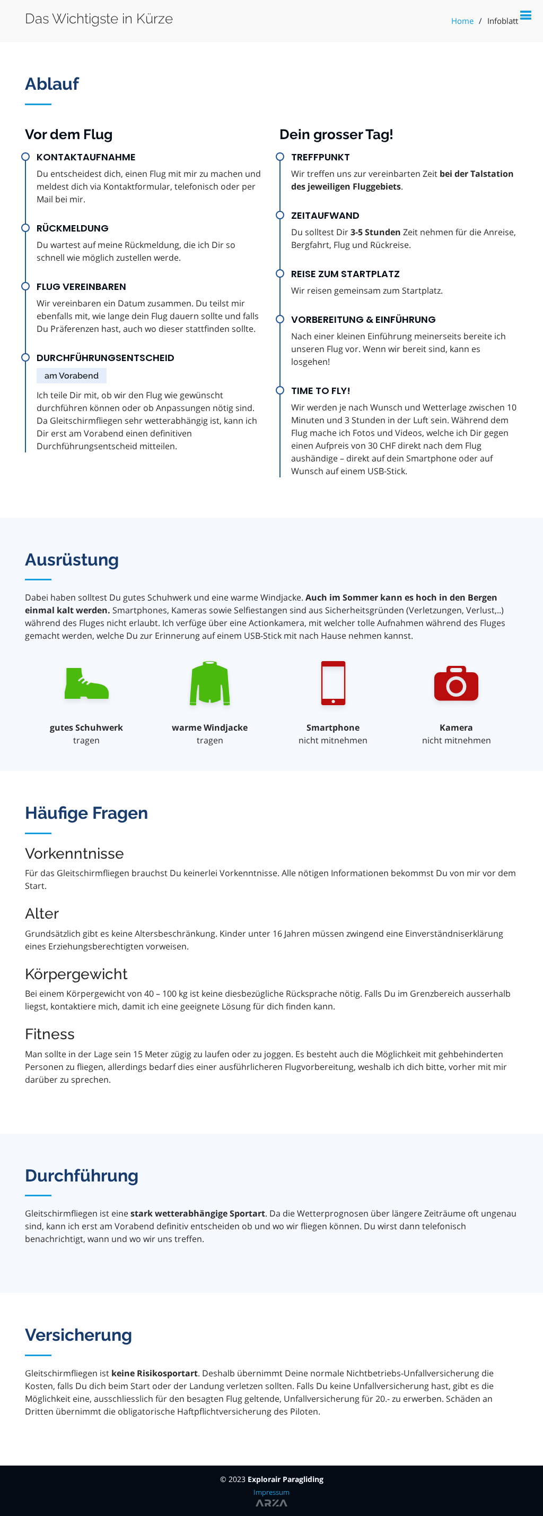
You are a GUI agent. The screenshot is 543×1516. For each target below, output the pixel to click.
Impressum (271, 1492)
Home (462, 20)
